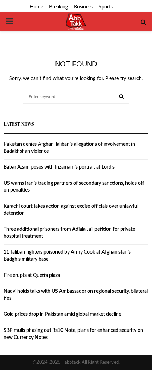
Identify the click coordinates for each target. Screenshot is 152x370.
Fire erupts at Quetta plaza (32, 275)
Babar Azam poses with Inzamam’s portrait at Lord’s (59, 167)
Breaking (58, 7)
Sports (106, 7)
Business (83, 7)
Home (36, 7)
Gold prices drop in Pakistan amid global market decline (62, 314)
